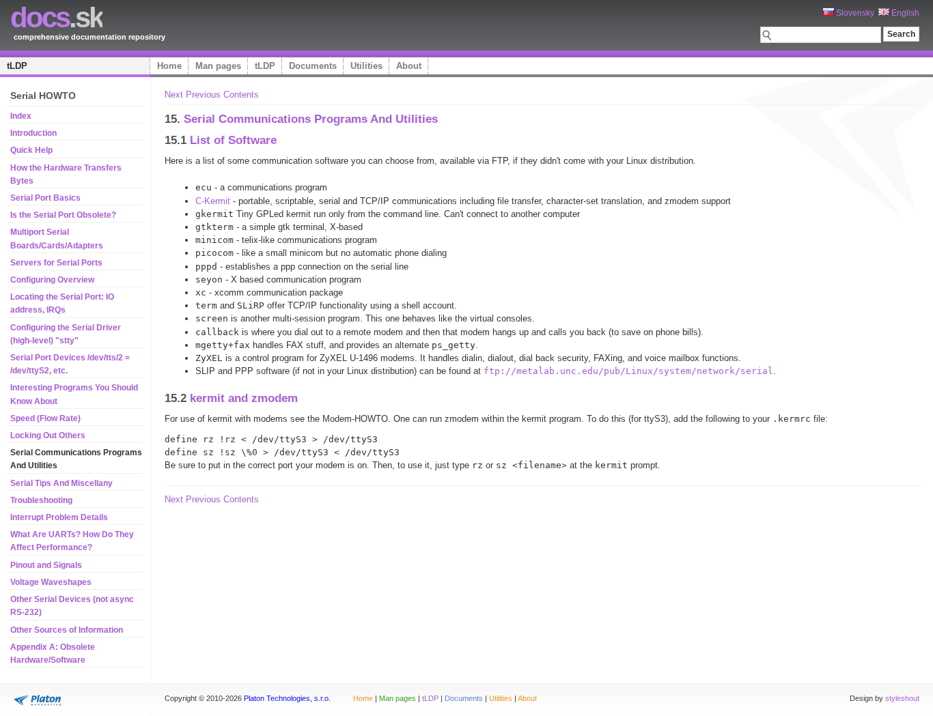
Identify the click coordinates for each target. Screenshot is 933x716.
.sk (56, 17)
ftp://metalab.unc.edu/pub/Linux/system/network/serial (628, 371)
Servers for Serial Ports (56, 263)
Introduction (33, 133)
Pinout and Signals (46, 565)
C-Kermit (212, 201)
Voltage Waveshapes (51, 582)
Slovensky (854, 13)
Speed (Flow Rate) (45, 418)
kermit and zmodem (244, 398)
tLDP (17, 66)
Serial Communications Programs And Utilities (311, 119)
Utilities (366, 66)
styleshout (902, 698)
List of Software (233, 140)
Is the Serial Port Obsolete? (63, 215)
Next (174, 94)
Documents (313, 66)
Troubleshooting (41, 500)
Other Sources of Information (66, 630)
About (408, 66)
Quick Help (31, 150)
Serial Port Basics (45, 198)
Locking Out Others (47, 435)
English (904, 13)
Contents (241, 94)
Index (20, 116)
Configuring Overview (52, 280)
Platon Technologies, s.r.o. (287, 698)
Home (169, 66)
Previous (203, 94)
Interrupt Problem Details (59, 517)
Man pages (218, 66)
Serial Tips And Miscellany (61, 483)
